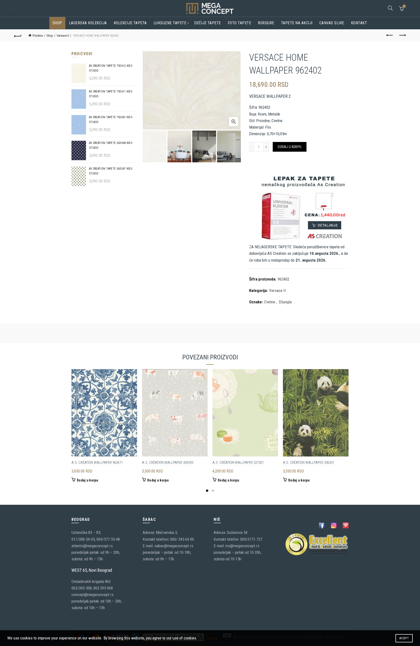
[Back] (18, 35)
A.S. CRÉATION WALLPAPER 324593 (167, 462)
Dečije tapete (207, 23)
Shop (57, 23)
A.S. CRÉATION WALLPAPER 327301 (238, 462)
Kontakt (359, 23)
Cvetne (269, 301)
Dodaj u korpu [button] (87, 480)
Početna (38, 35)
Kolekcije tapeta (130, 23)
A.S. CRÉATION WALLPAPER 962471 (97, 462)
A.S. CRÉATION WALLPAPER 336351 (308, 462)
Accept (404, 638)
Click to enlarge (233, 121)
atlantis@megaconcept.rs (92, 545)
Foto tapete (239, 23)
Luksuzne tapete (170, 23)
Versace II (63, 35)
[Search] (390, 8)
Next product (402, 35)
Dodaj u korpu (289, 147)
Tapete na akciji (297, 23)
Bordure (266, 23)
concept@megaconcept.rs (92, 594)
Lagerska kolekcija (88, 23)
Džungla (285, 301)
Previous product (390, 35)
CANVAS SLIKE (331, 23)
